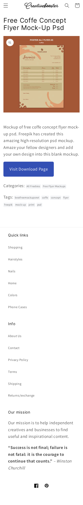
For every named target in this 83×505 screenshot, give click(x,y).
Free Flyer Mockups (54, 186)
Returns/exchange (21, 395)
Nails (11, 271)
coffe (45, 197)
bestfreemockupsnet (27, 197)
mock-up (20, 204)
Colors (13, 295)
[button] (6, 5)
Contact (14, 348)
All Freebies (33, 186)
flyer (65, 197)
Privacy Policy (18, 360)
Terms (12, 372)
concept (56, 197)
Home (12, 283)
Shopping (15, 247)
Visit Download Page (28, 169)
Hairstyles (15, 259)
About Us (15, 336)
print (31, 204)
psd (39, 204)
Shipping (15, 384)
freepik (8, 204)
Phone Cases (17, 307)
